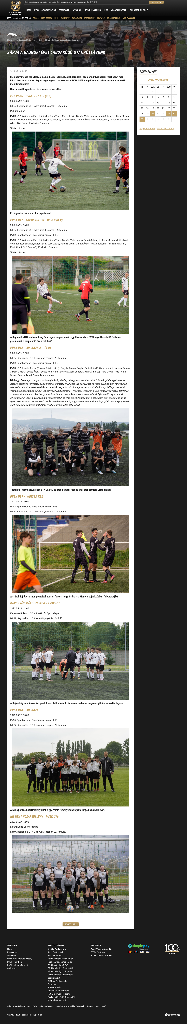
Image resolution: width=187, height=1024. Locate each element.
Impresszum (92, 1006)
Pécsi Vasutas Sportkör (101, 949)
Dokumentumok (113, 18)
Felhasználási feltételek (42, 1006)
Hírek (28, 10)
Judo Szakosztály (56, 952)
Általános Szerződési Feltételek (70, 1006)
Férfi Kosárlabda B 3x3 (58, 965)
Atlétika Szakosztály (57, 949)
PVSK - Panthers (93, 10)
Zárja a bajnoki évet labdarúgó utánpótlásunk (61, 40)
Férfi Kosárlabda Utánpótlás (60, 959)
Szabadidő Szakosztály (58, 990)
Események (64, 10)
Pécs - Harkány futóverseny (19, 959)
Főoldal (10, 40)
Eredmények (77, 18)
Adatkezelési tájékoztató (18, 1006)
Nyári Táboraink (128, 18)
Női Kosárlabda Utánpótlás (60, 962)
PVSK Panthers (98, 952)
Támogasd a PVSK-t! (139, 10)
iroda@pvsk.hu (81, 2)
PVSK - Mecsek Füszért (115, 10)
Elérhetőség (46, 18)
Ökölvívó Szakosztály (57, 981)
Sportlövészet (54, 978)
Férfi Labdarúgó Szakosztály (61, 968)
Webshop (77, 10)
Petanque (52, 984)
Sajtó (103, 1006)
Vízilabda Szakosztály (57, 1000)
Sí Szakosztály (54, 987)
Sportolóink (89, 18)
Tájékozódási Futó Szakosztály (62, 997)
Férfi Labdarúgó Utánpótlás (19, 18)
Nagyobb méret (147, 128)
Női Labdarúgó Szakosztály (60, 974)
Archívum (11, 968)
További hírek (70, 924)
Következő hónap (165, 128)
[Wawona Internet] (172, 1015)
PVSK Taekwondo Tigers (59, 994)
